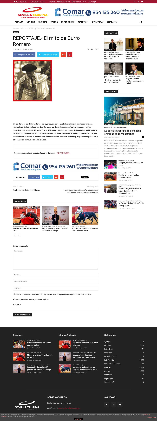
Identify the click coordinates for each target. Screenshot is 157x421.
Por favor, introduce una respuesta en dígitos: (30, 299)
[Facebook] (134, 1)
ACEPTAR (78, 419)
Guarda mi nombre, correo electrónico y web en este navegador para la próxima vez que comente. (53, 294)
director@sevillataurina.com (69, 408)
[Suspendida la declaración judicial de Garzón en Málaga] (55, 215)
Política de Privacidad (79, 2)
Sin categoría (109, 382)
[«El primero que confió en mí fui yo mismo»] (113, 69)
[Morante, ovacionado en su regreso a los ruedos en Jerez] (85, 215)
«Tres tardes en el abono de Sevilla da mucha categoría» (113, 56)
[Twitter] (142, 1)
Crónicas (42, 22)
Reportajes (83, 22)
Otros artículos (20, 201)
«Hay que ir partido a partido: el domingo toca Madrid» (134, 81)
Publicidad (108, 375)
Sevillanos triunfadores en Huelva (26, 190)
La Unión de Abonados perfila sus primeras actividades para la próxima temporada (81, 191)
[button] (141, 22)
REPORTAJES (63, 153)
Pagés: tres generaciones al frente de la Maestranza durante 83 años (129, 191)
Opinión (54, 22)
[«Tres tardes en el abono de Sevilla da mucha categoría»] (113, 44)
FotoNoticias (67, 22)
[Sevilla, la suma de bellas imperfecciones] (110, 176)
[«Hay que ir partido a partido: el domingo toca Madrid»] (134, 69)
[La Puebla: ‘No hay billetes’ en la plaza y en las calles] (110, 204)
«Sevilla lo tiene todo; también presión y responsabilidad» (133, 56)
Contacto (52, 2)
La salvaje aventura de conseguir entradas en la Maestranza (122, 132)
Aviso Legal (92, 2)
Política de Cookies (63, 2)
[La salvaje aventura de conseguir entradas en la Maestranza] (124, 111)
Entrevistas (98, 22)
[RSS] (138, 1)
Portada (19, 22)
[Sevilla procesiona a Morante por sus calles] (19, 344)
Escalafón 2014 (110, 356)
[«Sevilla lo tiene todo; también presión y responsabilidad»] (134, 44)
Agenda (107, 341)
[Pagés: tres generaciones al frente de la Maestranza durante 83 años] (110, 188)
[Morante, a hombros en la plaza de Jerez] (26, 215)
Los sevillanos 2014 (112, 364)
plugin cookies (152, 417)
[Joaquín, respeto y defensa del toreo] (110, 164)
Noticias (31, 22)
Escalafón (112, 22)
